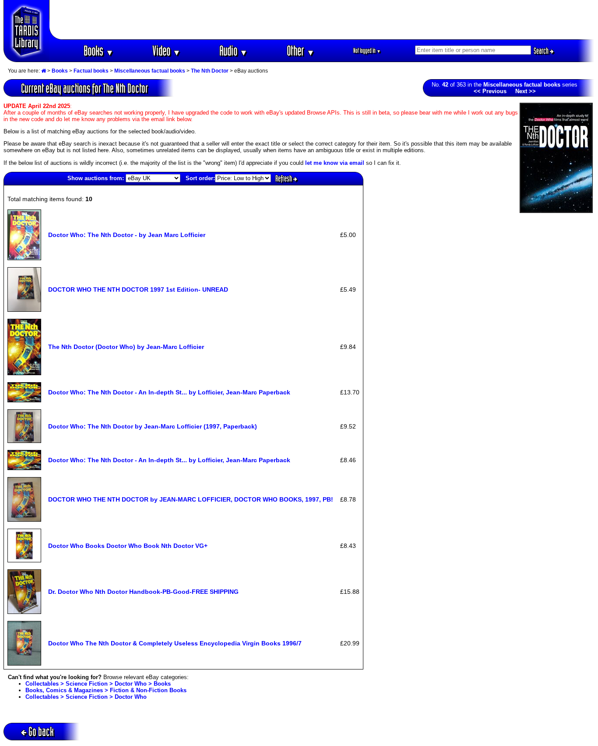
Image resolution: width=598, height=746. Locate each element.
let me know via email (334, 163)
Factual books (91, 71)
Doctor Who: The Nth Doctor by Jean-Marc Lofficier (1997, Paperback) (152, 426)
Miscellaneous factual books (149, 71)
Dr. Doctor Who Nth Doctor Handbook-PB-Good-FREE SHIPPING (143, 591)
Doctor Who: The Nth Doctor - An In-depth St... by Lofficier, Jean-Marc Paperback (169, 392)
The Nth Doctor (210, 71)
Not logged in (367, 50)
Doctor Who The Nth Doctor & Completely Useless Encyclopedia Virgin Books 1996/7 (175, 643)
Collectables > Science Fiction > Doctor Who (86, 697)
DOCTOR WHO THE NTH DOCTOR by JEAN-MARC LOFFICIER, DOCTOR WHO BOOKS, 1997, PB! (190, 499)
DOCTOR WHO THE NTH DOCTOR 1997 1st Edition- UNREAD (138, 289)
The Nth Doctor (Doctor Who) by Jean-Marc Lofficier (126, 346)
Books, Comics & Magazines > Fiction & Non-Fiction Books (105, 690)
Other (301, 50)
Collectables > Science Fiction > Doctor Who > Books (98, 683)
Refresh (284, 178)
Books (99, 50)
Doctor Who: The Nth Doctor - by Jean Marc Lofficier (126, 234)
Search (542, 51)
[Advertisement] (322, 19)
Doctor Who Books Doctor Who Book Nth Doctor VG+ (128, 545)
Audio (233, 50)
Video (166, 50)
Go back (41, 731)
